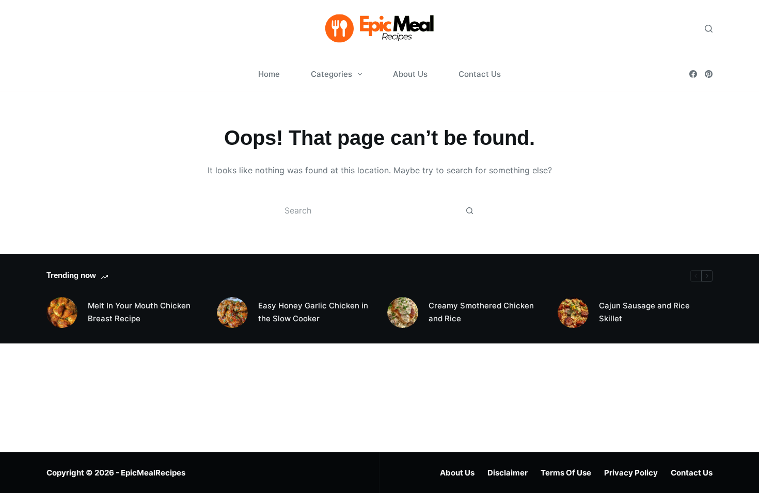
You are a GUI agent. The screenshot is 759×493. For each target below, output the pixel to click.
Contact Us (479, 74)
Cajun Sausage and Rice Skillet (644, 312)
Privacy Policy (631, 473)
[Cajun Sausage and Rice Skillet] (573, 312)
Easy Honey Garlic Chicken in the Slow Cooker (313, 312)
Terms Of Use (566, 473)
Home (269, 74)
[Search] (709, 28)
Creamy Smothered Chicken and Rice (481, 312)
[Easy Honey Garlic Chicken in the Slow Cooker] (232, 312)
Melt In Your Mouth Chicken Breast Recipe (139, 312)
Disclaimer (507, 473)
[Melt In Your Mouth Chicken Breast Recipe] (61, 312)
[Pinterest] (709, 74)
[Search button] (469, 210)
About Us (410, 74)
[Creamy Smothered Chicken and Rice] (402, 312)
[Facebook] (693, 74)
